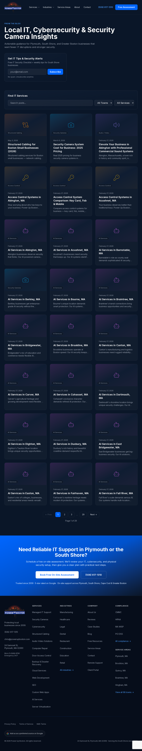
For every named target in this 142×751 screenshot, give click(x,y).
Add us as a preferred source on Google (26, 733)
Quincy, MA (120, 670)
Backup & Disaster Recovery (40, 663)
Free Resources (95, 641)
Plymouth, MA (121, 656)
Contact (87, 7)
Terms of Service (26, 724)
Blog (90, 634)
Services (33, 7)
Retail (62, 663)
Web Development (40, 678)
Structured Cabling (40, 634)
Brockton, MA (121, 663)
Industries (47, 7)
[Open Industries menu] (53, 7)
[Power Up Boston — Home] (12, 7)
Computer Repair (40, 648)
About (77, 7)
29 (83, 514)
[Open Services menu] (39, 7)
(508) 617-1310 (105, 7)
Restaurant (65, 641)
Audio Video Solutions (42, 641)
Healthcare (65, 619)
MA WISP (119, 626)
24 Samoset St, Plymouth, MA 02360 (13, 646)
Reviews (91, 619)
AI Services (37, 699)
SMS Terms (41, 724)
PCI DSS (119, 634)
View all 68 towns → (124, 692)
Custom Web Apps (40, 692)
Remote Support (95, 663)
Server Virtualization (41, 706)
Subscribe (55, 71)
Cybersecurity (38, 626)
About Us (92, 612)
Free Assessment (126, 7)
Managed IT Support (41, 612)
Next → (93, 514)
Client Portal (93, 670)
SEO (34, 685)
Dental (63, 634)
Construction (65, 648)
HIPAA (118, 619)
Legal (62, 626)
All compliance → (123, 641)
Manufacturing (66, 612)
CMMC (118, 612)
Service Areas (64, 7)
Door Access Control (41, 655)
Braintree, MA (121, 678)
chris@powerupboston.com (17, 639)
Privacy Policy (10, 724)
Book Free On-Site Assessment (57, 574)
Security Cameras (40, 619)
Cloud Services (39, 670)
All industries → (67, 670)
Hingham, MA (121, 685)
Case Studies (94, 626)
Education (64, 655)
